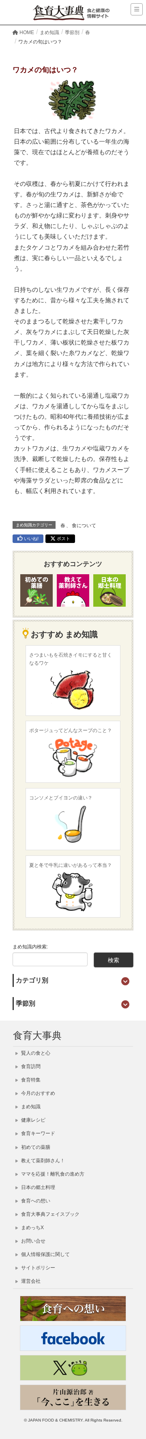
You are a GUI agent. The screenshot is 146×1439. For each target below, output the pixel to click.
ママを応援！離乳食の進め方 (52, 1174)
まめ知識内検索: (30, 947)
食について (84, 525)
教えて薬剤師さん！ (42, 1160)
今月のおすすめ (37, 1093)
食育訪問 (30, 1066)
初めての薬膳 (35, 1147)
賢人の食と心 (35, 1053)
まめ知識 (30, 1106)
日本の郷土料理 (37, 1187)
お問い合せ (32, 1241)
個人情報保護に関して (45, 1254)
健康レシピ (32, 1120)
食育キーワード (37, 1133)
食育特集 (30, 1080)
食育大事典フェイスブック (49, 1214)
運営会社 (30, 1281)
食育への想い (35, 1201)
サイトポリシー (37, 1268)
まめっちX (32, 1227)
